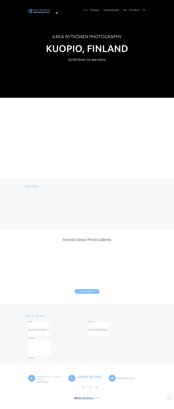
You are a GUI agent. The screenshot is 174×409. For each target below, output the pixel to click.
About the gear (96, 126)
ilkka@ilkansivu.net (126, 378)
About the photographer (101, 106)
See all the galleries (87, 291)
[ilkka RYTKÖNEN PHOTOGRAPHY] (39, 11)
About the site (96, 141)
